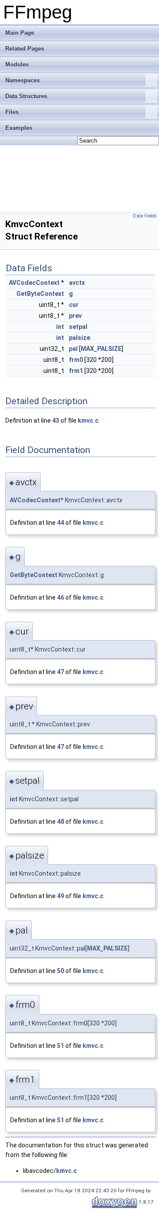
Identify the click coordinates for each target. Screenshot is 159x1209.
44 (60, 522)
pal (73, 348)
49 (60, 895)
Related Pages (24, 48)
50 (60, 970)
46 (60, 597)
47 (60, 671)
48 (60, 821)
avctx (77, 282)
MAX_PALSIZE (101, 348)
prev (75, 315)
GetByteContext (40, 293)
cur (74, 304)
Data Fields (145, 216)
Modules (17, 64)
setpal (78, 326)
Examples (18, 128)
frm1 (76, 370)
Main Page (19, 32)
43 (55, 420)
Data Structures (26, 96)
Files (12, 112)
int (60, 326)
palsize (79, 337)
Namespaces (22, 80)
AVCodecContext (34, 282)
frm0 (76, 359)
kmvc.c (88, 420)
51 (60, 1045)
